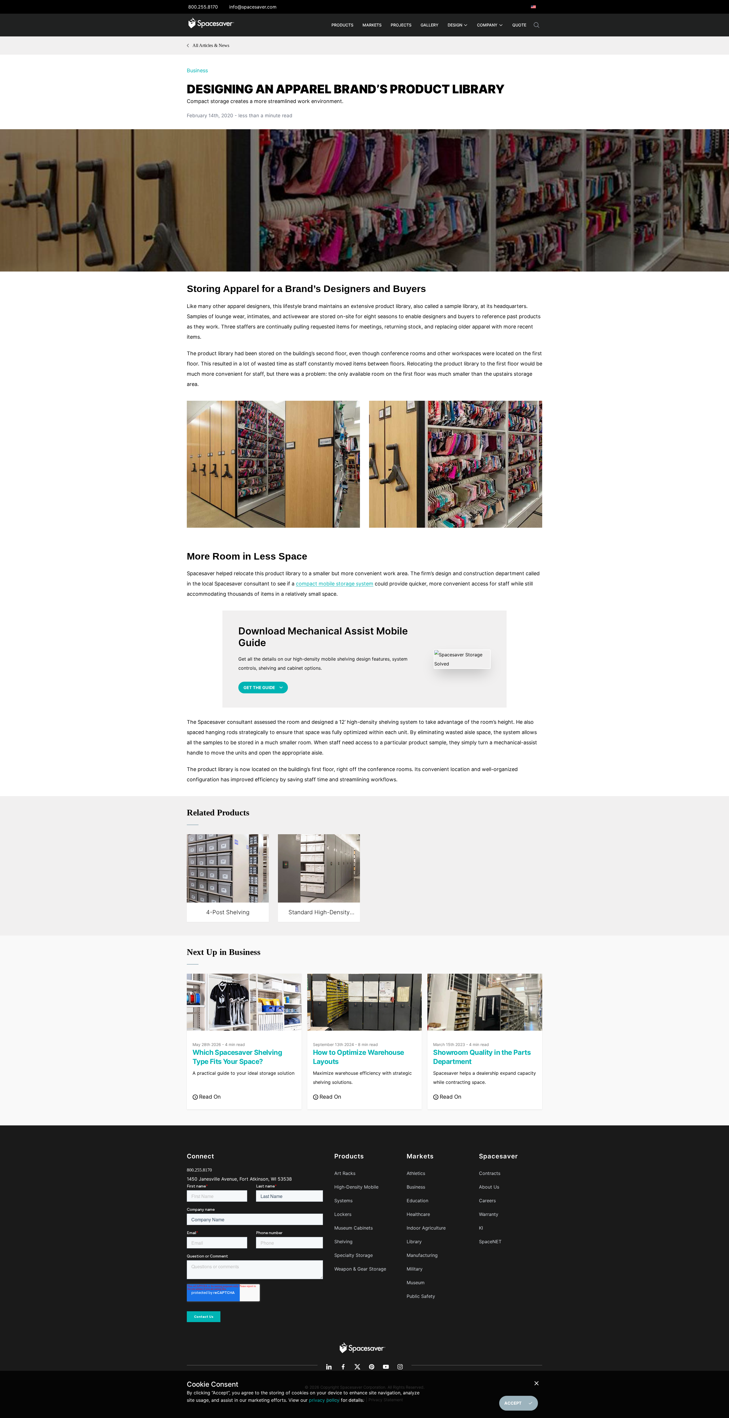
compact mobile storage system (334, 584)
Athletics (416, 1173)
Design (455, 24)
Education (417, 1200)
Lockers (342, 1214)
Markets (372, 24)
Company (487, 24)
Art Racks (344, 1173)
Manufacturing (422, 1255)
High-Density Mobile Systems (356, 1193)
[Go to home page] (211, 25)
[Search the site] (536, 25)
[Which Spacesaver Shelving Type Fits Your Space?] (244, 1002)
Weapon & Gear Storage (360, 1269)
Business (197, 70)
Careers (487, 1200)
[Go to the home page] (362, 1347)
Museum (416, 1282)
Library (414, 1241)
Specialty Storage (353, 1255)
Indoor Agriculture (426, 1228)
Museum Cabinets (353, 1228)
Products (342, 24)
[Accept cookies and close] (537, 1383)
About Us (489, 1187)
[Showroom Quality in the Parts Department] (484, 1002)
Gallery (430, 24)
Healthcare (418, 1214)
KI (481, 1228)
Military (415, 1269)
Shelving (343, 1241)
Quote (519, 24)
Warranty (488, 1214)
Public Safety (421, 1296)
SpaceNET (490, 1241)
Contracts (489, 1173)
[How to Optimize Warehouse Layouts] (364, 1002)
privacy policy (324, 1400)
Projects (401, 24)
